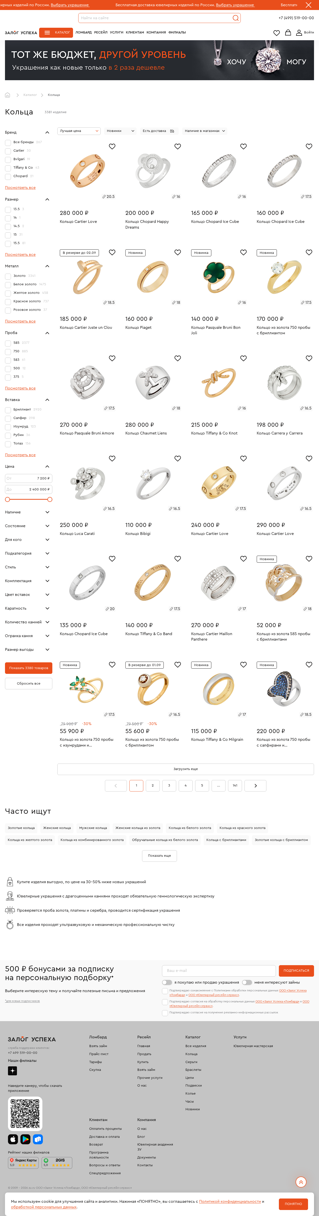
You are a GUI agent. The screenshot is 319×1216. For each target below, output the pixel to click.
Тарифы (95, 1062)
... (218, 785)
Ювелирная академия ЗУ (155, 1147)
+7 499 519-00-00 (22, 1053)
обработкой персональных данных (44, 1207)
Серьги (191, 1062)
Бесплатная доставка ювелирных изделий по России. (119, 5)
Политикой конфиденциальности (230, 1202)
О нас (142, 1085)
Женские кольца (57, 828)
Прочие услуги (149, 1078)
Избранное (277, 33)
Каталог (62, 32)
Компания (156, 32)
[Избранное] (112, 146)
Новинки (192, 1109)
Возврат (96, 1144)
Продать (144, 1054)
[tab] (82, 197)
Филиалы (177, 32)
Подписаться (296, 970)
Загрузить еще (185, 769)
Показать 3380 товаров (28, 668)
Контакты (145, 1165)
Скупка (95, 1070)
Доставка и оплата (104, 1137)
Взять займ (98, 1046)
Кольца (191, 1054)
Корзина (288, 33)
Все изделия (195, 1046)
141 (235, 785)
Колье (190, 1093)
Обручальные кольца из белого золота (165, 840)
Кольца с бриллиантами (226, 840)
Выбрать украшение (24, 5)
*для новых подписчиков (22, 1000)
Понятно (293, 1204)
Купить (143, 1062)
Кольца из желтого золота (30, 840)
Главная (8, 95)
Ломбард (84, 32)
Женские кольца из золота (137, 828)
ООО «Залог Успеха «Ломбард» (277, 1001)
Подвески (193, 1085)
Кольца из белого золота (190, 828)
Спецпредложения (105, 1173)
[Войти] (304, 32)
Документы (146, 1157)
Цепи (189, 1078)
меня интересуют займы (277, 982)
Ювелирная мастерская (253, 1046)
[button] (159, 131)
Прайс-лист (98, 1054)
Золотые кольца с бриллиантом (281, 840)
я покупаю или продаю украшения (206, 982)
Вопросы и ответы (104, 1165)
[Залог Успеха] (21, 32)
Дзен (12, 1070)
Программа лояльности (99, 1155)
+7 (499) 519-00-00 (296, 18)
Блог (141, 1137)
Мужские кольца (93, 828)
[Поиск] (236, 18)
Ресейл (100, 32)
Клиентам (135, 32)
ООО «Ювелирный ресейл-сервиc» (213, 994)
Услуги (116, 32)
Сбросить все (28, 683)
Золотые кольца (21, 828)
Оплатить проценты (105, 1129)
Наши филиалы (22, 1061)
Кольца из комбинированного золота (92, 840)
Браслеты (193, 1070)
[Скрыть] (309, 6)
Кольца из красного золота (242, 828)
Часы (189, 1101)
